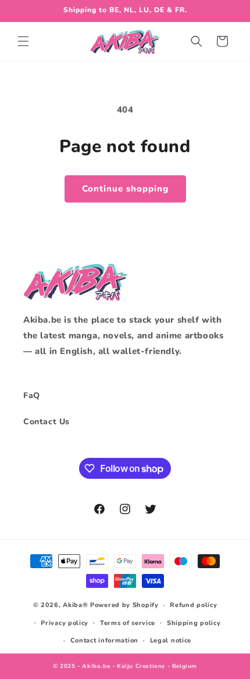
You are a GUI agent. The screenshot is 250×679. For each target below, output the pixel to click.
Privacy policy (64, 623)
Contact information (104, 640)
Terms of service (127, 623)
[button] (23, 41)
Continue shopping (125, 188)
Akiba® (75, 605)
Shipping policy (194, 623)
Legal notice (170, 640)
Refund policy (193, 605)
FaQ (31, 395)
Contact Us (46, 421)
